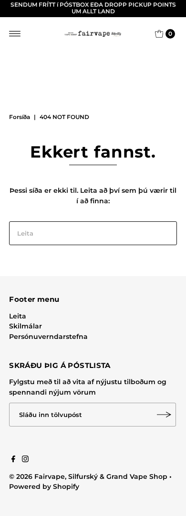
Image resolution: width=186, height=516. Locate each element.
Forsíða (19, 116)
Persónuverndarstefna (48, 336)
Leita (17, 316)
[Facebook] (13, 460)
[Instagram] (25, 460)
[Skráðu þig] (164, 415)
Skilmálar (25, 326)
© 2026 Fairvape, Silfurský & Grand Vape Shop (88, 476)
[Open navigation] (15, 34)
